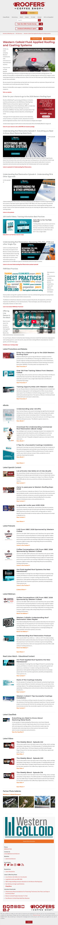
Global (39, 17)
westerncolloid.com (10, 858)
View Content (20, 483)
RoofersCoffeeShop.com (8, 33)
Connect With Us (36, 38)
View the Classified (17, 732)
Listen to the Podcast (23, 545)
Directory (15, 17)
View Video (20, 754)
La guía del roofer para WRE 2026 (13, 879)
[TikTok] (8, 910)
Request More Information (29, 841)
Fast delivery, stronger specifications (14, 884)
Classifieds (6, 17)
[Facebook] (5, 865)
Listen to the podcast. (8, 212)
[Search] (39, 20)
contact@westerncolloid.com (12, 853)
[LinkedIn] (12, 865)
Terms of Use (36, 915)
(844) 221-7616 (8, 849)
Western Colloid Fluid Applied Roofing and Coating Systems (37, 33)
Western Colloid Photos (11, 794)
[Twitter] (8, 865)
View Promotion (21, 366)
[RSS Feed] (4, 910)
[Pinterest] (19, 906)
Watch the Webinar (22, 613)
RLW (21, 17)
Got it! (29, 922)
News (27, 17)
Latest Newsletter (10, 871)
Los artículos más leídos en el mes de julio (16, 877)
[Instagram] (15, 865)
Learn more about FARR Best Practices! (13, 306)
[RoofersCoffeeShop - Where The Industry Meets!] (29, 6)
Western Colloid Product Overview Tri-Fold (16, 896)
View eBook (20, 421)
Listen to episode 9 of (8, 167)
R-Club (33, 17)
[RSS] (23, 865)
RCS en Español (48, 17)
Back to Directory (49, 38)
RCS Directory (19, 33)
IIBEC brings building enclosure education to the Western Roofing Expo (23, 881)
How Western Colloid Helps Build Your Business (17, 898)
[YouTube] (19, 865)
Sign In (24, 12)
